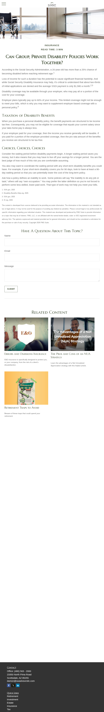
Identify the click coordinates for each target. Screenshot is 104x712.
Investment (12, 699)
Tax (9, 709)
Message (9, 266)
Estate (10, 703)
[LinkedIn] (18, 685)
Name (7, 235)
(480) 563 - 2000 (22, 671)
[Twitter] (13, 685)
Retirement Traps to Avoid (21, 407)
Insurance (12, 706)
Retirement (12, 696)
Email (7, 251)
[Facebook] (8, 685)
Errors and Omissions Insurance (25, 354)
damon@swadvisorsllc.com (21, 681)
